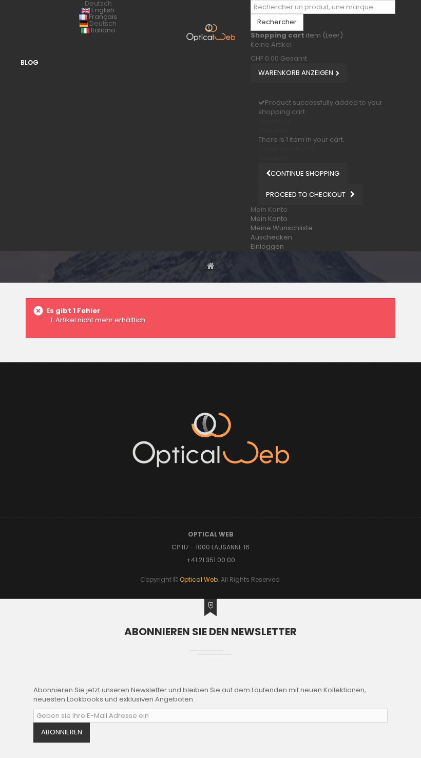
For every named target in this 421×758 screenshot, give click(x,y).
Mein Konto (269, 219)
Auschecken (271, 237)
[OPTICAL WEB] (210, 32)
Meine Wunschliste (282, 228)
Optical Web (199, 579)
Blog (30, 62)
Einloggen (267, 246)
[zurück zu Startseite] (211, 265)
